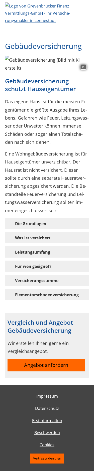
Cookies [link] (47, 445)
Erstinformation (47, 420)
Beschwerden (47, 432)
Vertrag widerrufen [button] (47, 458)
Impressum (47, 396)
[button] (30, 223)
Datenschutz (47, 408)
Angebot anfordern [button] (46, 365)
